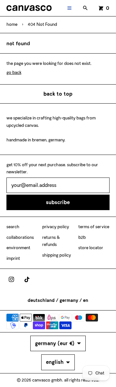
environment (18, 247)
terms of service (93, 226)
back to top (58, 94)
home (11, 24)
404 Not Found (42, 24)
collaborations (20, 237)
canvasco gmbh (47, 380)
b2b (82, 237)
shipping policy (56, 255)
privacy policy (55, 226)
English (55, 362)
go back (13, 72)
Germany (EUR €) (55, 343)
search (12, 226)
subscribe (58, 202)
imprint (13, 258)
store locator (90, 247)
